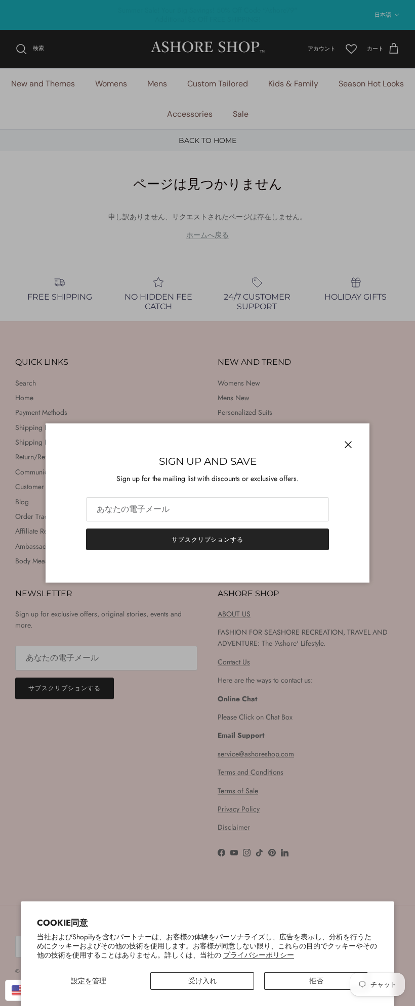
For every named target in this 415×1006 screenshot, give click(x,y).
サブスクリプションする (208, 539)
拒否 (316, 981)
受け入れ (202, 981)
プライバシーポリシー (258, 955)
